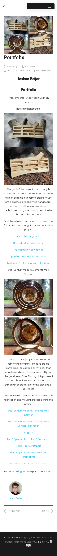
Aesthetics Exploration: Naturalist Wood (28, 263)
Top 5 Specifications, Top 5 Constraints (28, 439)
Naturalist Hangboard (28, 236)
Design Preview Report (28, 445)
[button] (49, 6)
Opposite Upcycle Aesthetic (28, 243)
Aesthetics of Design (16, 537)
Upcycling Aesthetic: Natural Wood (28, 256)
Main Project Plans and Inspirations (29, 463)
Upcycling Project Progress (28, 249)
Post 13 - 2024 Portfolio (18, 70)
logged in (23, 471)
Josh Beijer (30, 66)
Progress (28, 432)
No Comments (43, 70)
